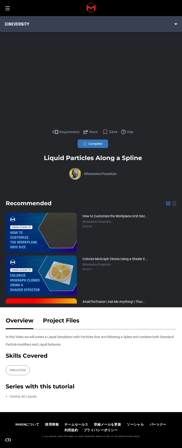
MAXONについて (27, 424)
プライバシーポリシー (101, 430)
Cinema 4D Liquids (23, 396)
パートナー (158, 424)
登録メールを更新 (107, 424)
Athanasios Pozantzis (100, 174)
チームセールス (76, 424)
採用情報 (52, 424)
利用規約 (71, 430)
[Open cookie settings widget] (8, 440)
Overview (19, 320)
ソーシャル (135, 424)
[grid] (168, 203)
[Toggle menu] (175, 24)
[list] (174, 203)
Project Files (61, 320)
